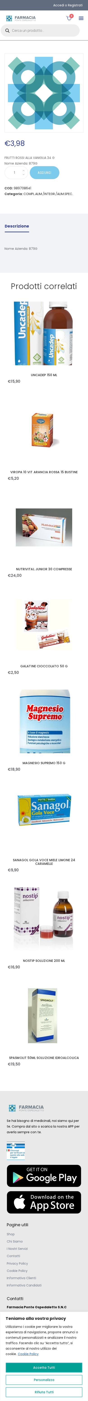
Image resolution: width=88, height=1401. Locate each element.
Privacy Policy (17, 1263)
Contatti (13, 1256)
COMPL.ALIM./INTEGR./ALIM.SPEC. (48, 194)
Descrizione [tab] (17, 226)
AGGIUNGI (44, 173)
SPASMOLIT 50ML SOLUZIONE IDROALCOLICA (44, 1058)
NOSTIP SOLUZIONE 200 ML (44, 961)
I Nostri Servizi (17, 1248)
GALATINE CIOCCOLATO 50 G (44, 666)
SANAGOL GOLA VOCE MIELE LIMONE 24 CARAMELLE (44, 862)
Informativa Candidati (24, 1285)
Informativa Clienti (21, 1278)
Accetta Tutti (44, 1367)
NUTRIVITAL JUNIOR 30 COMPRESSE (44, 569)
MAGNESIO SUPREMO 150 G (44, 763)
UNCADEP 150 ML (44, 375)
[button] (81, 18)
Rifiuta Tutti (44, 1392)
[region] (44, 1356)
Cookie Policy (28, 1354)
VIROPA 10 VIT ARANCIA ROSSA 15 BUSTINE (44, 472)
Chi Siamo (15, 1241)
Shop (11, 1234)
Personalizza (44, 1380)
